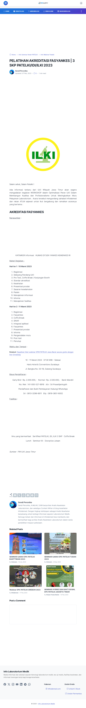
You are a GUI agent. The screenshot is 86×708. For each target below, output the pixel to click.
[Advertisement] (43, 34)
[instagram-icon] (13, 684)
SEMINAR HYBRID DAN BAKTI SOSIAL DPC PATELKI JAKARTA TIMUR (59, 590)
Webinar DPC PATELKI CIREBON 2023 (24, 590)
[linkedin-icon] (21, 684)
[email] (36, 495)
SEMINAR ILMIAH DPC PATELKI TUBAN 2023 (60, 558)
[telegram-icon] (25, 684)
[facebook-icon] (5, 684)
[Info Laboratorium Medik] (43, 3)
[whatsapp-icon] (29, 684)
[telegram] (28, 495)
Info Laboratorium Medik (46, 704)
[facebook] (15, 495)
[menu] (6, 3)
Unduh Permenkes (74, 694)
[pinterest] (32, 495)
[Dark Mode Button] (81, 3)
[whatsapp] (23, 495)
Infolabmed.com (54, 689)
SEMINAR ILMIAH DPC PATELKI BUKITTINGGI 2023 (22, 558)
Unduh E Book (74, 689)
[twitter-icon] (9, 684)
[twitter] (19, 495)
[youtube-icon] (17, 684)
